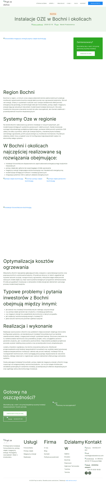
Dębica (66, 454)
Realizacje (61, 3)
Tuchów (67, 469)
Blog (76, 3)
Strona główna (41, 3)
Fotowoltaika (28, 448)
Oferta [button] (51, 3)
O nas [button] (68, 3)
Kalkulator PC (95, 3)
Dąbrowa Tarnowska (71, 466)
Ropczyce (67, 463)
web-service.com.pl (71, 480)
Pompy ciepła (28, 451)
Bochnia (67, 460)
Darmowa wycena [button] (85, 53)
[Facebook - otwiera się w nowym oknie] (86, 473)
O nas (46, 448)
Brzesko (67, 457)
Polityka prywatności (51, 457)
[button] (35, 61)
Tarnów (67, 472)
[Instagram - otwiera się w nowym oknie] (89, 473)
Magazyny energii (30, 454)
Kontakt (83, 3)
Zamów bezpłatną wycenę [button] (15, 413)
